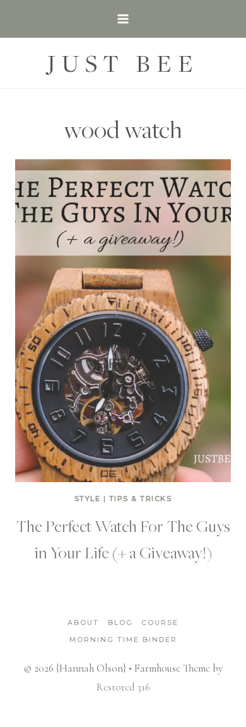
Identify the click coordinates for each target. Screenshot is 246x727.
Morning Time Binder (123, 639)
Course (160, 622)
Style (87, 498)
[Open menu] (123, 18)
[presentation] (123, 320)
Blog (120, 622)
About (83, 622)
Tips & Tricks (140, 498)
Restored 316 (123, 687)
